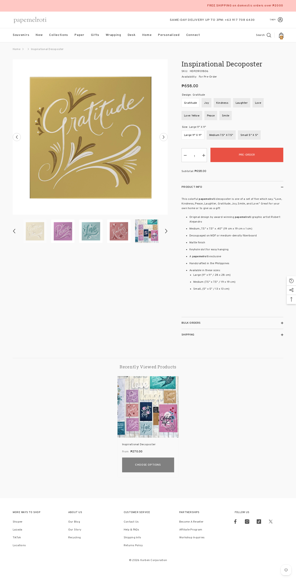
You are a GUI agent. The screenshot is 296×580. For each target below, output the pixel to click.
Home (16, 49)
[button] (17, 137)
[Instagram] (247, 521)
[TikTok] (258, 521)
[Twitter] (270, 521)
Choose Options (148, 465)
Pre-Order (247, 155)
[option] (90, 137)
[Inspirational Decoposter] (148, 407)
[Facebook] (235, 521)
